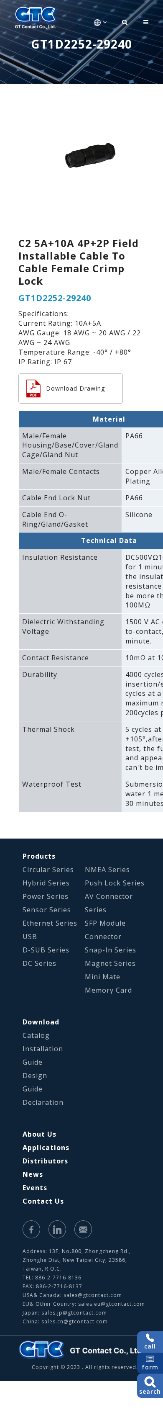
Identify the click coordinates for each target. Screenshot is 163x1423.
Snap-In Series (110, 950)
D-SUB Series (46, 950)
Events (35, 1187)
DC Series (39, 963)
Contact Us (43, 1201)
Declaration (43, 1102)
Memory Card (108, 990)
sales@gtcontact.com (93, 1295)
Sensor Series (47, 909)
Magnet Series (110, 963)
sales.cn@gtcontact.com (74, 1321)
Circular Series (48, 869)
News (33, 1174)
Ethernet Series (50, 923)
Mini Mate (102, 976)
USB (30, 936)
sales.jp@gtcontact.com (74, 1312)
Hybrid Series (46, 883)
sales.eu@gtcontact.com (111, 1303)
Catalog (36, 1035)
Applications (46, 1147)
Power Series (46, 896)
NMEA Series (107, 869)
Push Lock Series (115, 883)
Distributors (45, 1161)
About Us (39, 1134)
